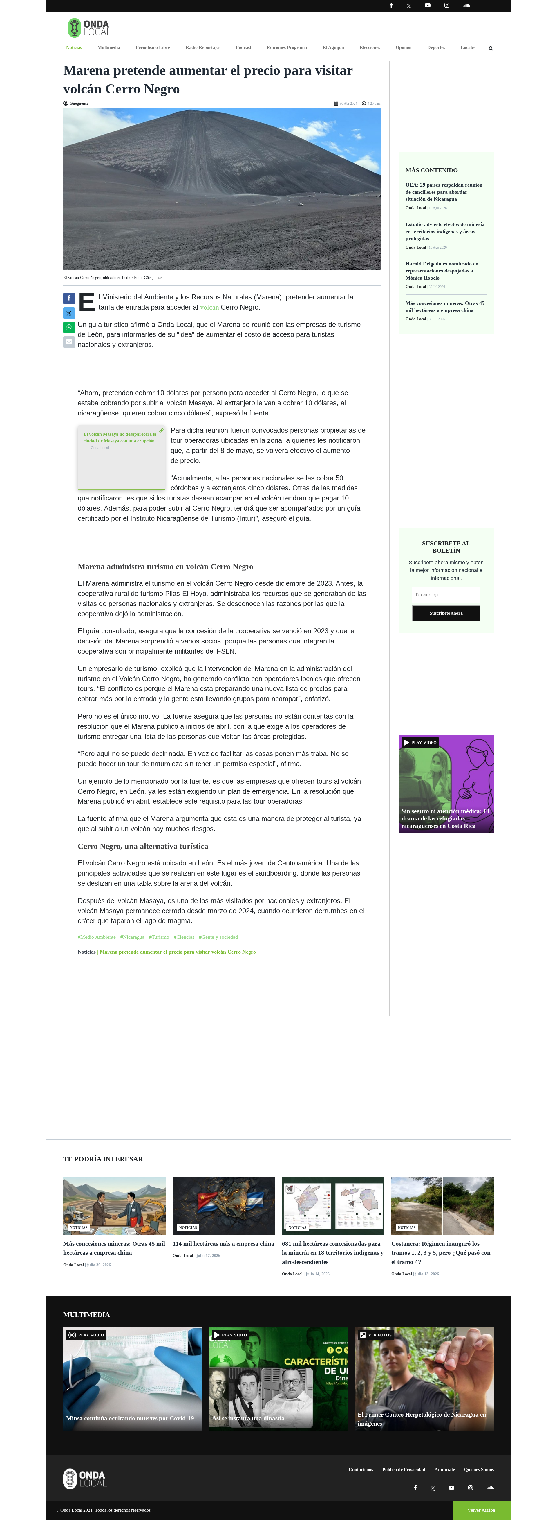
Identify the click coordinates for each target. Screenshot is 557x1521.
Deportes (436, 47)
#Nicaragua (132, 937)
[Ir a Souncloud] (466, 5)
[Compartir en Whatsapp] (68, 327)
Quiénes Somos (479, 1469)
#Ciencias (184, 937)
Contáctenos (361, 1469)
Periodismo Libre (153, 47)
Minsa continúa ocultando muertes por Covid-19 (130, 1418)
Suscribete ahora (446, 613)
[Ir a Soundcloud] (490, 1488)
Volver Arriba (481, 1510)
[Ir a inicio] (89, 26)
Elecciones (370, 47)
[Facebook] (391, 5)
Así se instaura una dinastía (248, 1418)
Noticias (74, 47)
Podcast (243, 47)
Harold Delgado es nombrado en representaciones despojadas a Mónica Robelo (442, 271)
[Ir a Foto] (222, 188)
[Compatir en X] (69, 313)
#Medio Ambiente (97, 937)
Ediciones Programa (287, 47)
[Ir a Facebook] (415, 1488)
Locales (468, 47)
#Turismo (159, 937)
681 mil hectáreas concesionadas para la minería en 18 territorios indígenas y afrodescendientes (333, 1252)
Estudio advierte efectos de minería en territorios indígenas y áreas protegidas (445, 231)
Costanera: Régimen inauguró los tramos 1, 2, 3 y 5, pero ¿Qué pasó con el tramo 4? (441, 1252)
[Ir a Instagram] (446, 5)
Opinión (404, 47)
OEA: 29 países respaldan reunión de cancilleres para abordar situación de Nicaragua (444, 192)
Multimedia (108, 47)
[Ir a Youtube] (428, 5)
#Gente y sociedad (218, 937)
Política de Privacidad (403, 1469)
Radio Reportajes (203, 47)
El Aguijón (333, 47)
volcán (210, 307)
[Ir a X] (433, 1488)
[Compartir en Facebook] (68, 298)
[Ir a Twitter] (409, 6)
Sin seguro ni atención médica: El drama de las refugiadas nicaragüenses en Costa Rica (445, 818)
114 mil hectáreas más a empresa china (223, 1243)
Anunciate (445, 1469)
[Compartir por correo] (69, 342)
